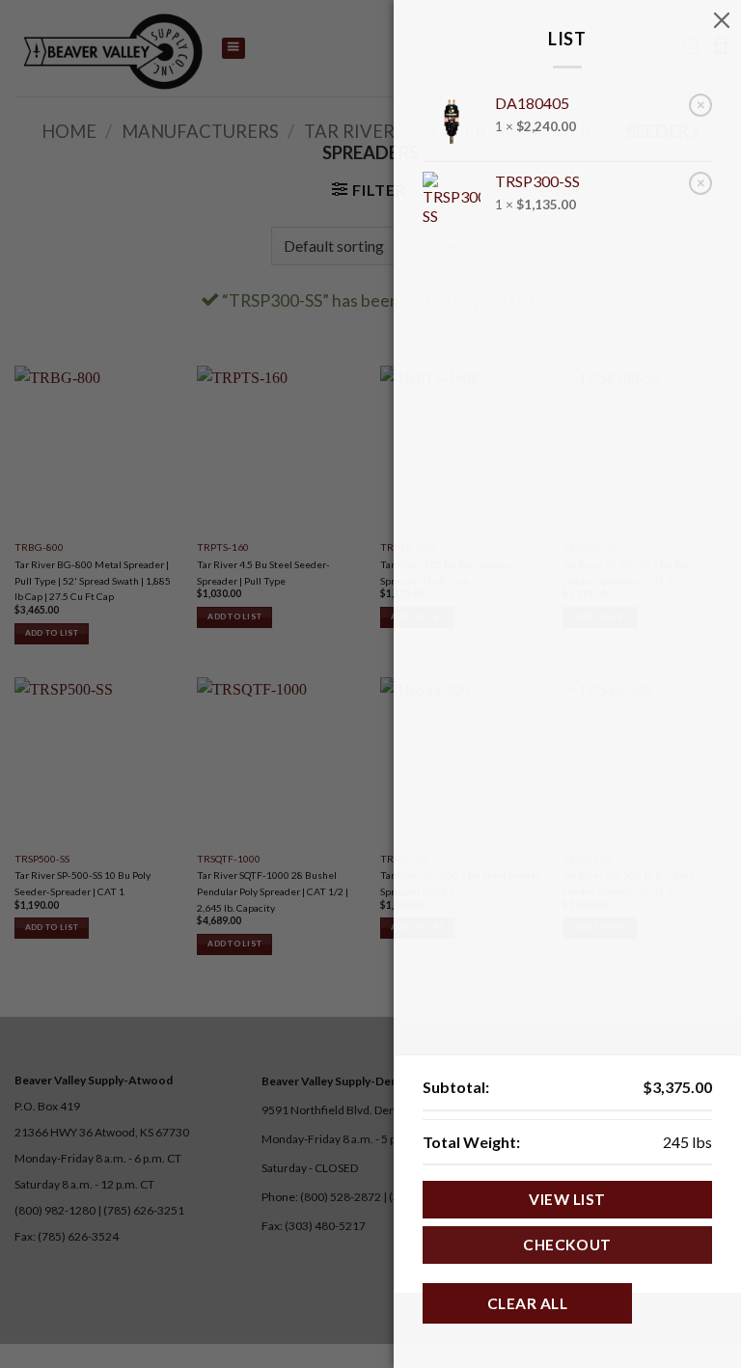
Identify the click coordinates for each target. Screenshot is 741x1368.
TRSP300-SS (537, 181)
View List (567, 1199)
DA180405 (532, 103)
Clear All (527, 1303)
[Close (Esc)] (721, 19)
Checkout (567, 1244)
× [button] (701, 104)
